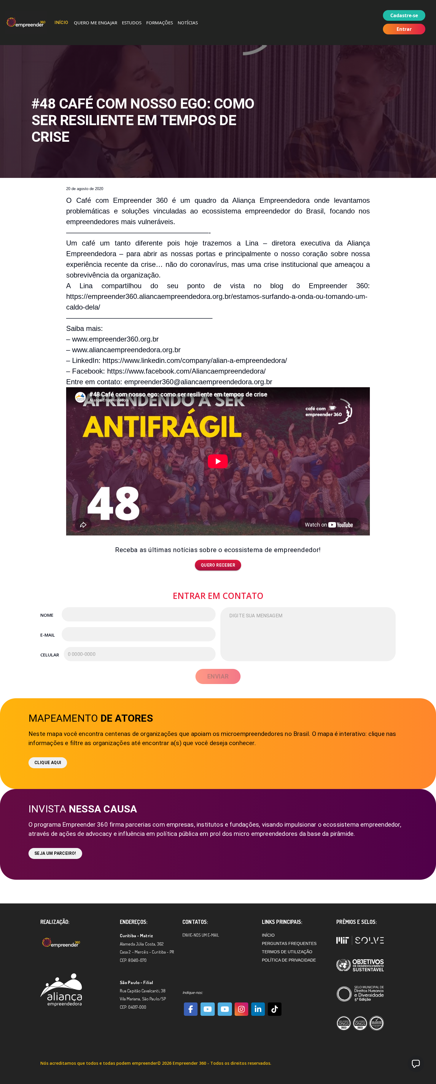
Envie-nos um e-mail (200, 935)
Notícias (188, 22)
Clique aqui (47, 762)
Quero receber (218, 565)
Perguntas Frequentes (289, 943)
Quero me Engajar (95, 22)
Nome (46, 615)
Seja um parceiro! (55, 853)
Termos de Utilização (287, 951)
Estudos (131, 22)
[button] (416, 1064)
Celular (49, 655)
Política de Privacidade (289, 960)
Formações (159, 22)
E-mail (47, 635)
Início (62, 22)
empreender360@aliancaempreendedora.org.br (198, 382)
